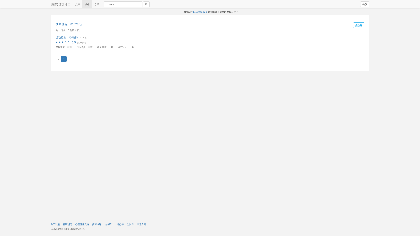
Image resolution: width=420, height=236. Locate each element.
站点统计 (109, 224)
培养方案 (141, 224)
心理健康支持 (82, 224)
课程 (87, 4)
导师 (96, 4)
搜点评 (358, 25)
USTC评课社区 (60, 4)
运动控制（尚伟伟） (67, 37)
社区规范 (67, 224)
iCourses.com (200, 11)
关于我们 (55, 224)
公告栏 (130, 224)
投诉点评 (96, 224)
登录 (364, 4)
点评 (77, 4)
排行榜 (120, 224)
